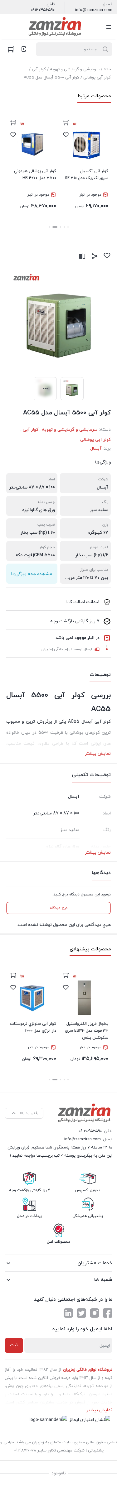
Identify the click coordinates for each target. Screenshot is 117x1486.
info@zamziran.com (93, 10)
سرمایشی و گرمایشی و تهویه (75, 69)
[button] (68, 227)
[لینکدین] (68, 1313)
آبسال (95, 448)
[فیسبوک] (107, 1313)
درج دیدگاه (58, 908)
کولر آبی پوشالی (97, 77)
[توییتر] (81, 1313)
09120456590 (43, 10)
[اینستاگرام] (94, 1313)
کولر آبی (39, 69)
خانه (107, 69)
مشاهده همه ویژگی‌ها (31, 574)
